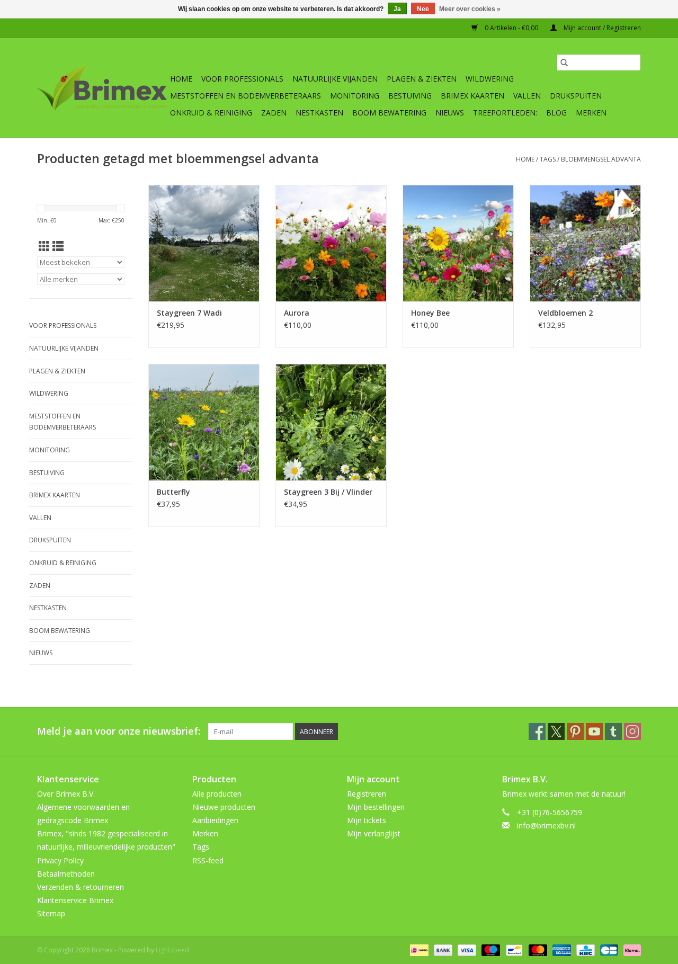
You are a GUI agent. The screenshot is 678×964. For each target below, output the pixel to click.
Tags (548, 159)
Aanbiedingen (215, 820)
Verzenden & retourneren (80, 887)
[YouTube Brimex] (594, 731)
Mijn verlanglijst (373, 833)
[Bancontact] (513, 949)
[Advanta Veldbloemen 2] (585, 243)
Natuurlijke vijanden (335, 79)
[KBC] (584, 949)
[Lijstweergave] (58, 246)
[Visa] (466, 949)
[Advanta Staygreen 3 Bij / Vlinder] (331, 422)
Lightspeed (172, 949)
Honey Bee (430, 313)
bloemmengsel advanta (601, 159)
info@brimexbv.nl (546, 825)
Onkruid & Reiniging (211, 113)
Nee (423, 9)
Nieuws (449, 113)
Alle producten (217, 794)
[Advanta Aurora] (331, 243)
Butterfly (173, 492)
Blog (556, 113)
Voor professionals (242, 79)
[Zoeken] (564, 62)
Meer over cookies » (470, 9)
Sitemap (51, 913)
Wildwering (490, 79)
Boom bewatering (389, 113)
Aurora (296, 313)
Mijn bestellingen (376, 807)
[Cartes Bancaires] (608, 949)
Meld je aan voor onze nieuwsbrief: (118, 731)
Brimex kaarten (472, 96)
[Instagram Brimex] (632, 731)
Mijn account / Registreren (601, 27)
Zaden (274, 113)
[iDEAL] (418, 949)
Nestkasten (319, 113)
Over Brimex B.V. (66, 794)
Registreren (366, 794)
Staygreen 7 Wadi (189, 313)
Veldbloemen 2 (565, 313)
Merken (591, 113)
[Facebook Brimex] (537, 731)
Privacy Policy (60, 860)
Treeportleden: (505, 113)
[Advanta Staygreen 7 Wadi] (204, 243)
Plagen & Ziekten (422, 79)
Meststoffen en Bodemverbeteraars (245, 96)
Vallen (527, 96)
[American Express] (561, 949)
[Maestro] (490, 949)
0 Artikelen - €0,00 (511, 27)
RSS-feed (208, 860)
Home (181, 79)
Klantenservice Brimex (75, 900)
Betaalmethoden (66, 874)
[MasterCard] (537, 949)
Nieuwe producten (223, 807)
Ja (397, 9)
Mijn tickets (366, 820)
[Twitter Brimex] (556, 731)
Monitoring (354, 96)
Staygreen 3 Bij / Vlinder (328, 492)
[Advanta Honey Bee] (458, 243)
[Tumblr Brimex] (613, 731)
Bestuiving (410, 96)
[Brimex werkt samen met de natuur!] (102, 88)
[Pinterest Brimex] (575, 731)
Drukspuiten (576, 96)
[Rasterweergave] (44, 246)
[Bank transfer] (442, 949)
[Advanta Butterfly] (204, 422)
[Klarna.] (630, 949)
